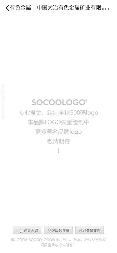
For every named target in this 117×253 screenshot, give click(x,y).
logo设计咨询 (27, 231)
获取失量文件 (89, 231)
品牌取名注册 (58, 231)
